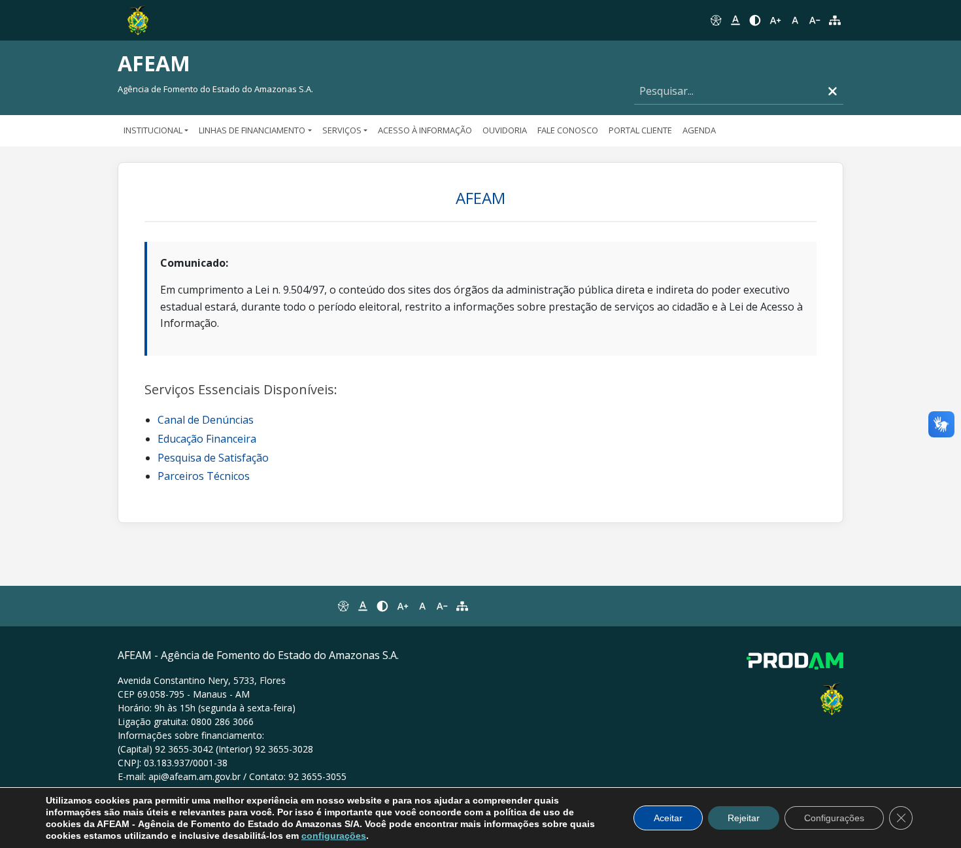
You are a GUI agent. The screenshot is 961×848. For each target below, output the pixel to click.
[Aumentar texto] (775, 20)
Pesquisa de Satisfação (213, 457)
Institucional (153, 130)
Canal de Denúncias (206, 420)
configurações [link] (333, 835)
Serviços (342, 130)
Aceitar (668, 818)
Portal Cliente (640, 130)
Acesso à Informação (425, 130)
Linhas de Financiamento (252, 130)
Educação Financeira (207, 439)
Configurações (834, 818)
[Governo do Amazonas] (137, 19)
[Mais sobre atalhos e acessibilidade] (342, 606)
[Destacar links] (735, 20)
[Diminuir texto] (814, 20)
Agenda (699, 130)
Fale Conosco (567, 130)
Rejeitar (744, 818)
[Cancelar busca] (832, 91)
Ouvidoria (504, 130)
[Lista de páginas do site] (462, 606)
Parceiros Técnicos (204, 476)
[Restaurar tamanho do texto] (794, 20)
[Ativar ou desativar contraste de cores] (755, 20)
